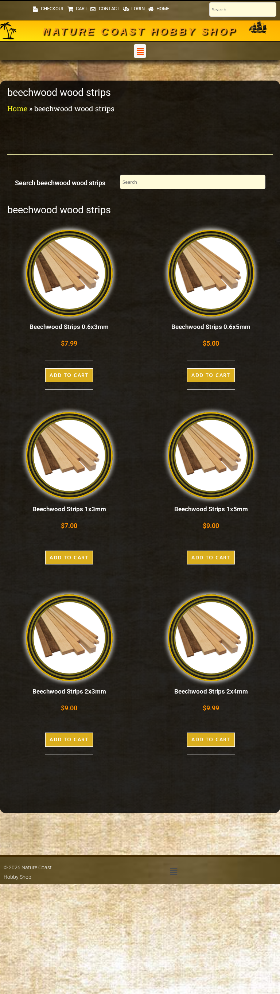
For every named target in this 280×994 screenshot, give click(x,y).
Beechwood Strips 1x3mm (69, 509)
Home (17, 108)
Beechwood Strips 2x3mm (69, 691)
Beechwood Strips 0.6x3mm (69, 326)
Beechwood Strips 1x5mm (211, 509)
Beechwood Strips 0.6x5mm (210, 326)
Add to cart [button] (69, 375)
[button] (140, 51)
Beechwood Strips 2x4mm (211, 691)
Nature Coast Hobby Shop (140, 31)
